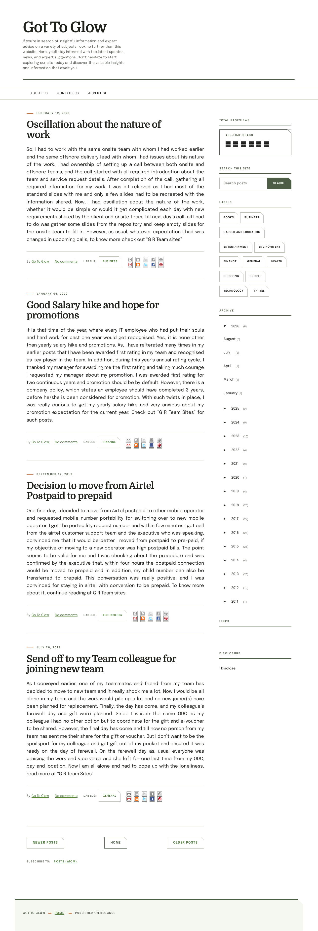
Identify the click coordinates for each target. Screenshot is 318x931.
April (227, 366)
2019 (235, 491)
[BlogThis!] (137, 262)
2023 (235, 436)
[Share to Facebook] (153, 262)
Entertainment (236, 246)
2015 (235, 546)
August (230, 339)
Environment (269, 246)
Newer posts (45, 842)
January (231, 393)
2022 (235, 450)
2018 (235, 505)
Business (110, 261)
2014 (235, 560)
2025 (235, 408)
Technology (113, 615)
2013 (235, 574)
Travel (259, 290)
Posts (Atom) (65, 861)
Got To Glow (64, 27)
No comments (66, 261)
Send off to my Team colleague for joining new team (101, 663)
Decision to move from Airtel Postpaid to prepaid (90, 490)
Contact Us (68, 93)
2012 (235, 588)
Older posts (185, 842)
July (227, 352)
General (110, 795)
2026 (235, 326)
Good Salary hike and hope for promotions (93, 310)
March (229, 379)
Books (229, 217)
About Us (39, 93)
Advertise (97, 93)
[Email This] (130, 262)
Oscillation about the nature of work (94, 129)
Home (116, 842)
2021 (235, 464)
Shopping (231, 276)
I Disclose (227, 668)
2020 (235, 477)
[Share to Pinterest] (161, 262)
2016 (235, 533)
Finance (109, 442)
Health (276, 261)
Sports (256, 276)
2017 (234, 519)
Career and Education (242, 232)
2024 (235, 422)
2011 (234, 601)
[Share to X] (145, 262)
